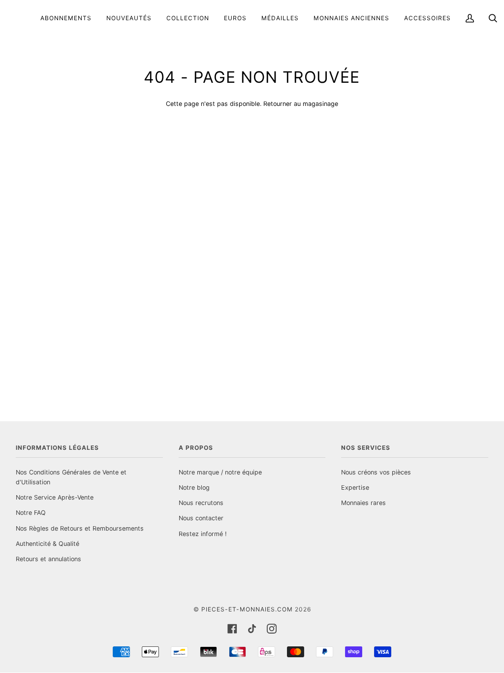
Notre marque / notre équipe (220, 472)
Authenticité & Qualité (47, 543)
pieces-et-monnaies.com (247, 609)
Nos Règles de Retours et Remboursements (80, 528)
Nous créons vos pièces (376, 472)
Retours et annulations (48, 559)
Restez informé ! (203, 534)
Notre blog (194, 487)
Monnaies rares (363, 502)
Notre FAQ (31, 512)
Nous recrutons (201, 502)
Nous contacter (201, 518)
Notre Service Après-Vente (55, 497)
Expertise (355, 487)
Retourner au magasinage (300, 103)
